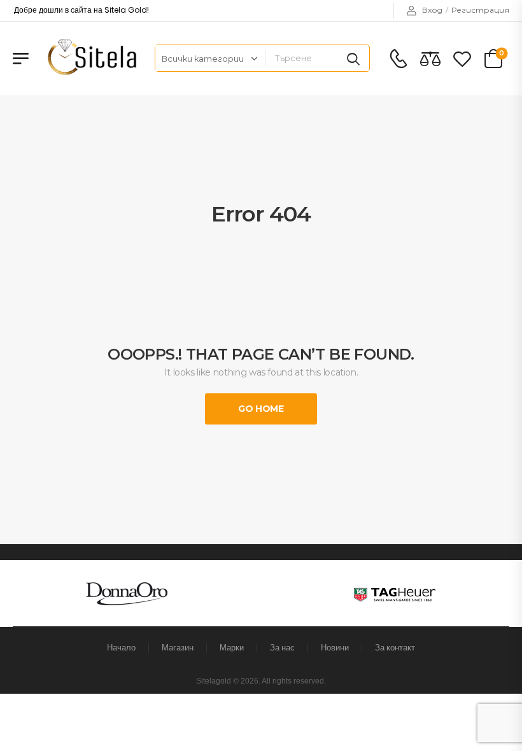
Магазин (178, 648)
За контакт (395, 648)
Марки (232, 648)
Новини (335, 648)
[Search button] (353, 58)
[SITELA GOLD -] (90, 58)
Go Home (261, 408)
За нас (282, 648)
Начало (121, 648)
